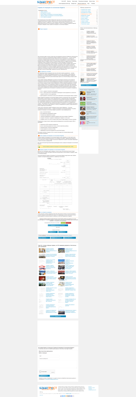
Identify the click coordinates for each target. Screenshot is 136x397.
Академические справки (86, 9)
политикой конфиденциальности (51, 379)
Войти (96, 1)
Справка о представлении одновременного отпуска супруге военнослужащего (70, 255)
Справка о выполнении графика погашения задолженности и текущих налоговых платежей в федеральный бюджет (88, 80)
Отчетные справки (84, 16)
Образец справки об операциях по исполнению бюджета (51, 15)
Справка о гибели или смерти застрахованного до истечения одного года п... (51, 272)
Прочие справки (84, 18)
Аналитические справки (86, 11)
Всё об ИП (64, 1)
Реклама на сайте (92, 387)
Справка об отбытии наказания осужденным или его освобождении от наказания (91, 42)
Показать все (88, 85)
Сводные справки (84, 21)
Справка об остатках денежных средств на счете (91, 36)
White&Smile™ (89, 97)
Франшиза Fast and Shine (91, 116)
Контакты (90, 386)
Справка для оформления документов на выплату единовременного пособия (51, 311)
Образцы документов (82, 3)
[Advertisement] (58, 43)
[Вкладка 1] (80, 128)
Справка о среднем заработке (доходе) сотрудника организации (91, 32)
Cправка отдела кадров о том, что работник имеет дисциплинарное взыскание (91, 65)
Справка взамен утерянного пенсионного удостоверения (51, 300)
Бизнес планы (92, 1)
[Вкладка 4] (86, 128)
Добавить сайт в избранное (57, 237)
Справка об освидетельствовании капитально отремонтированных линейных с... (69, 262)
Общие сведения (43, 11)
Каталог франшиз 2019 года (64, 3)
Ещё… (88, 3)
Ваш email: (58, 227)
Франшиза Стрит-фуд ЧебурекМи (90, 92)
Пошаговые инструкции (83, 1)
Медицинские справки (85, 15)
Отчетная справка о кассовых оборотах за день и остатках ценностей (91, 52)
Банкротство (73, 3)
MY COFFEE (88, 111)
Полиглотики (89, 102)
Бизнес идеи (74, 1)
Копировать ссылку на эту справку (58, 225)
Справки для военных (85, 22)
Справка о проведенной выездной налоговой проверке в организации (91, 69)
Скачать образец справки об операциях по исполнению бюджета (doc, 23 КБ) (58, 146)
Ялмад (87, 121)
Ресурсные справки (85, 19)
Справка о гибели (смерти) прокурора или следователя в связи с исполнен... (70, 272)
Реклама (93, 3)
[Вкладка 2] (83, 128)
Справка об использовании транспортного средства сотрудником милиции (91, 74)
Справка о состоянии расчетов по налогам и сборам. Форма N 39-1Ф (91, 47)
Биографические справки (86, 12)
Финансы (69, 1)
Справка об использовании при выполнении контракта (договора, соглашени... (51, 255)
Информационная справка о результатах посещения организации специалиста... (70, 311)
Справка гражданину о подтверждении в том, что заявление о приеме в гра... (70, 288)
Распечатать (70, 237)
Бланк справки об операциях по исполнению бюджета (51, 14)
